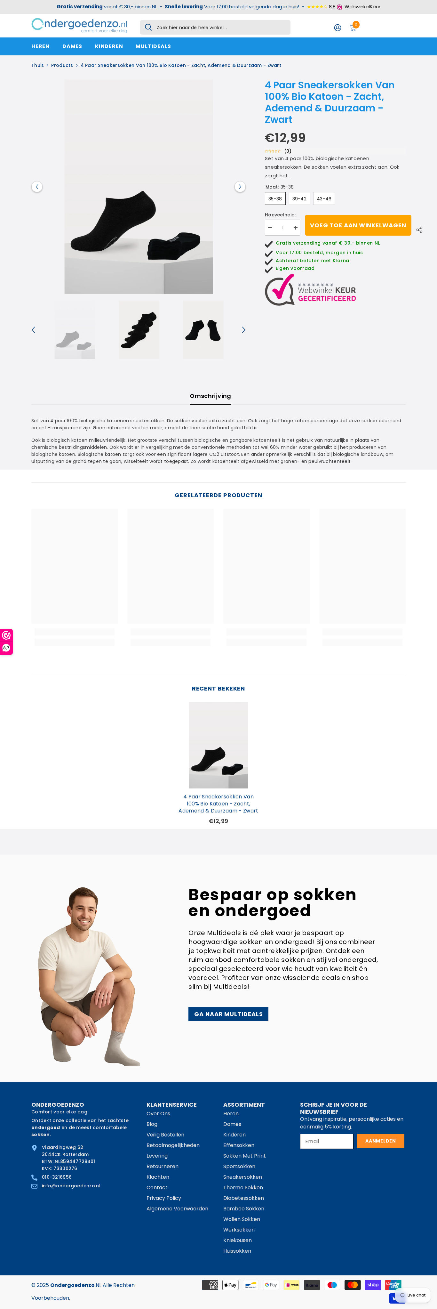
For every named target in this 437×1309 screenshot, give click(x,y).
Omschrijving (210, 396)
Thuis (37, 65)
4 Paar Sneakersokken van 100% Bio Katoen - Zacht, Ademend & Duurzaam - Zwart (218, 803)
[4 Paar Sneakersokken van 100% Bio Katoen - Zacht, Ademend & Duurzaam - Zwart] (218, 745)
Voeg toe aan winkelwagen (358, 225)
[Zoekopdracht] (215, 27)
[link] (75, 631)
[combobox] (221, 27)
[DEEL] (417, 229)
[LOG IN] (337, 27)
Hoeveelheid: (280, 215)
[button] (37, 186)
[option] (138, 186)
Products (62, 65)
